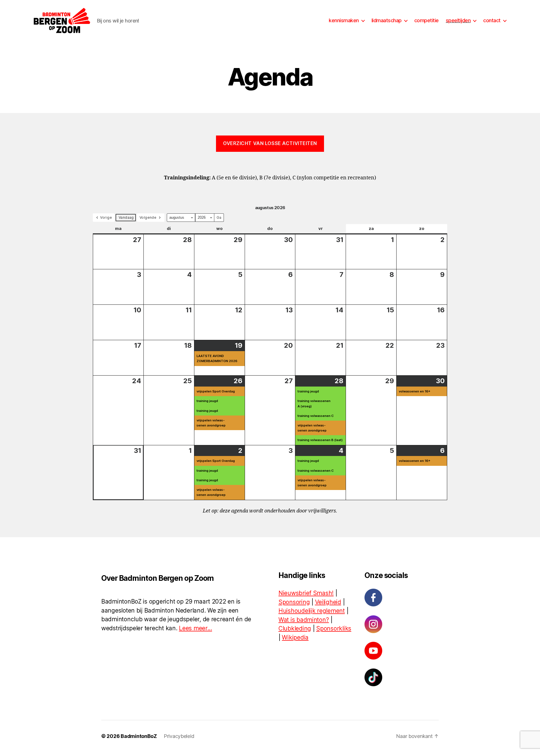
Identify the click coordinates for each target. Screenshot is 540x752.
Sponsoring (294, 602)
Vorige (106, 217)
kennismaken (344, 20)
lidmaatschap (387, 20)
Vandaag (126, 217)
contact (492, 20)
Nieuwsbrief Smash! (306, 593)
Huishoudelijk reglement (311, 610)
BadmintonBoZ (139, 736)
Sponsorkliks (333, 628)
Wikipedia (295, 637)
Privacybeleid (179, 736)
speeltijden (458, 20)
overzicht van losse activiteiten (270, 143)
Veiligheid (328, 602)
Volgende (148, 217)
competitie (426, 20)
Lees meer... (195, 628)
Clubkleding (294, 628)
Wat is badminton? (303, 619)
